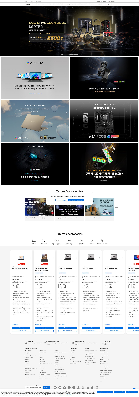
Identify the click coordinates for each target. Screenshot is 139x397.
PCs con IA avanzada (104, 355)
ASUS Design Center (104, 359)
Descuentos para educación (106, 370)
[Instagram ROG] (92, 387)
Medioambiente (98, 1)
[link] (27, 4)
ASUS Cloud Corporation (75, 361)
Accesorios (27, 359)
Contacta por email (89, 356)
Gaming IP (57, 378)
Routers (56, 350)
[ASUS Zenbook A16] (35, 121)
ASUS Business (111, 1)
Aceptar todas (132, 392)
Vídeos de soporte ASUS (90, 362)
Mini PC (41, 357)
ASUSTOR (72, 359)
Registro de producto (89, 354)
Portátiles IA (102, 350)
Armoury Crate (103, 379)
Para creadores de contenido (31, 368)
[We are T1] (104, 164)
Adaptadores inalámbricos (60, 356)
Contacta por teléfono (90, 358)
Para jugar (27, 372)
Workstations (42, 359)
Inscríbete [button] (46, 387)
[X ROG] (83, 387)
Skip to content (25, 4)
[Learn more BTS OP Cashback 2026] (69, 56)
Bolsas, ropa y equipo (59, 369)
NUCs (41, 355)
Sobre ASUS (72, 350)
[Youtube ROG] (87, 387)
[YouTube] (59, 387)
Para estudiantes (28, 370)
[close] (90, 194)
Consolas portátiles (29, 357)
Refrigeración (43, 372)
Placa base (42, 366)
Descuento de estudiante (105, 372)
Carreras (72, 352)
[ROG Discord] (96, 387)
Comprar (21, 328)
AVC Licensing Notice (104, 374)
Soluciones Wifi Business (60, 358)
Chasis (41, 370)
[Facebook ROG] (78, 387)
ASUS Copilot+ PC (104, 352)
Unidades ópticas (43, 376)
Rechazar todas (120, 392)
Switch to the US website (75, 200)
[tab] (61, 54)
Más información (21, 330)
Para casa (27, 363)
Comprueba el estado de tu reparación (91, 351)
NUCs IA (102, 357)
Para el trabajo (28, 366)
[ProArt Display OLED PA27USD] (104, 78)
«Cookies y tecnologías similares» (66, 394)
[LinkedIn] (73, 387)
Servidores (57, 360)
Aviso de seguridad (89, 360)
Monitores (27, 377)
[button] (104, 1)
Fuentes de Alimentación (45, 374)
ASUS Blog (102, 376)
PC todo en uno (43, 350)
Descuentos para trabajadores (106, 368)
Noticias (71, 355)
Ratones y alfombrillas (59, 367)
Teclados (56, 365)
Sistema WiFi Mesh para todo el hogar (61, 353)
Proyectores (42, 361)
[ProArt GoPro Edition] (35, 164)
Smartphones (28, 353)
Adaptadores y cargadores (60, 373)
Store (33, 4)
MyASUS (87, 364)
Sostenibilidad (73, 357)
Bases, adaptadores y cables (61, 375)
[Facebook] (64, 387)
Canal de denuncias (104, 365)
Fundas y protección (59, 371)
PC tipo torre (42, 352)
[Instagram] (55, 387)
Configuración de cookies (105, 392)
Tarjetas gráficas (43, 368)
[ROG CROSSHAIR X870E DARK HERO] (104, 121)
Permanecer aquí (61, 200)
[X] (69, 387)
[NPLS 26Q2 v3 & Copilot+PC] (35, 78)
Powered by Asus (103, 363)
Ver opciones (44, 328)
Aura (101, 381)
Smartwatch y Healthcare (30, 355)
